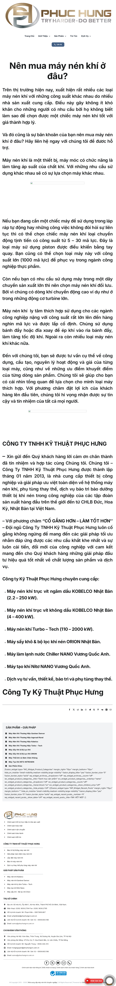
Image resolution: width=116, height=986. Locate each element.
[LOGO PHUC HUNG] (20, 811)
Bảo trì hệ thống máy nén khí (18, 850)
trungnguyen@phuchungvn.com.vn (25, 948)
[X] (74, 712)
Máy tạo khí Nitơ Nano (15, 888)
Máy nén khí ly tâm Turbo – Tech (19, 884)
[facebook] (46, 963)
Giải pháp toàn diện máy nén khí (19, 854)
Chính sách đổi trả (14, 837)
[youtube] (58, 963)
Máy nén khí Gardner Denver (18, 880)
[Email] (111, 712)
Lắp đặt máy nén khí (15, 858)
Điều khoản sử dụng (48, 967)
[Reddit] (78, 712)
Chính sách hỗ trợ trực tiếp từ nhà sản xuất (23, 822)
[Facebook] (70, 712)
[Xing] (106, 712)
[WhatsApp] (86, 712)
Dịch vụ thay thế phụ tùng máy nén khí (22, 865)
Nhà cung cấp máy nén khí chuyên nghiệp (42, 982)
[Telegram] (90, 712)
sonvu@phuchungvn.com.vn (23, 923)
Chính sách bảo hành (15, 833)
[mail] (63, 963)
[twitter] (52, 963)
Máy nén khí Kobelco (15, 877)
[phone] (69, 963)
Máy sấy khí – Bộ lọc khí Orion (18, 892)
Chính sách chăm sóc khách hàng (68, 967)
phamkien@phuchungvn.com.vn (24, 916)
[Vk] (102, 712)
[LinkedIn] (82, 712)
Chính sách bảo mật (14, 826)
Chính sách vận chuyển (16, 829)
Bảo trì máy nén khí (14, 861)
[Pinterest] (98, 712)
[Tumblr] (94, 712)
